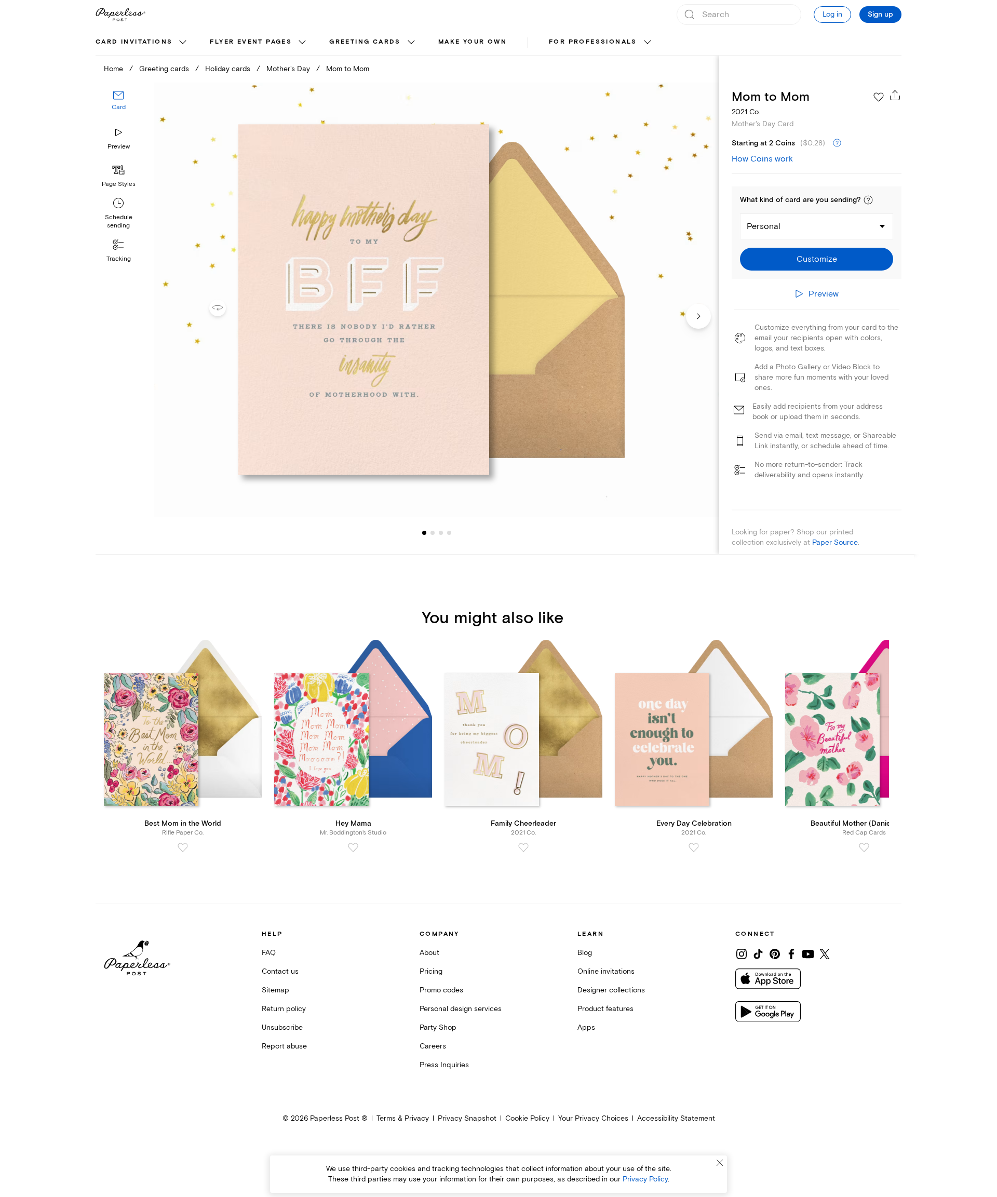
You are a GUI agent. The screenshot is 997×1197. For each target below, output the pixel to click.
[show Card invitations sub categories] (183, 42)
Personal (763, 226)
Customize (817, 259)
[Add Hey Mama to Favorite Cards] (353, 847)
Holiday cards (227, 68)
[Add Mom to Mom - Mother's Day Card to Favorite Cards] (878, 97)
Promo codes (441, 990)
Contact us (280, 971)
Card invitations (134, 42)
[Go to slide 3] (432, 533)
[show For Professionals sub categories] (647, 42)
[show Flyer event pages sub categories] (302, 42)
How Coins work (762, 159)
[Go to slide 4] (441, 533)
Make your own (472, 42)
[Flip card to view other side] (226, 308)
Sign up (880, 14)
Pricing (431, 971)
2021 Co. (746, 111)
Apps (586, 1027)
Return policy (284, 1008)
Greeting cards (365, 42)
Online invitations (606, 971)
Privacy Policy (645, 1179)
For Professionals (593, 42)
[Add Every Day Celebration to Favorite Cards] (694, 847)
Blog (584, 952)
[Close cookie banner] (719, 1162)
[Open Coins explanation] (837, 143)
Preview (118, 147)
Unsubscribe (282, 1027)
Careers (433, 1046)
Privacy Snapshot (467, 1118)
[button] (868, 200)
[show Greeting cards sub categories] (411, 42)
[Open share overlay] (895, 95)
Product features (605, 1008)
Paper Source (835, 542)
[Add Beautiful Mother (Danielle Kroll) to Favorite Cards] (864, 847)
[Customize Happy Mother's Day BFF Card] (436, 300)
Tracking (118, 259)
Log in (832, 14)
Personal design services (461, 1008)
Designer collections (611, 990)
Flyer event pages (251, 42)
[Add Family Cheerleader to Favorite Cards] (523, 847)
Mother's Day (288, 68)
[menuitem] (142, 42)
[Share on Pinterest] (775, 954)
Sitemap (275, 990)
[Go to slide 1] (424, 533)
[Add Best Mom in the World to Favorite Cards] (183, 847)
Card (119, 108)
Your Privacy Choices (593, 1118)
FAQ (269, 952)
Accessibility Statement (676, 1118)
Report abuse (284, 1046)
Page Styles (119, 184)
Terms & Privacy (402, 1118)
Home (113, 68)
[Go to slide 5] (449, 533)
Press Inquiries (444, 1064)
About (429, 952)
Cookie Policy (527, 1118)
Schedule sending (118, 221)
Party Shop (438, 1027)
